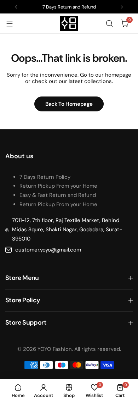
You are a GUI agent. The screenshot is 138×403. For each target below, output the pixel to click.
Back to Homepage (69, 103)
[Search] (109, 23)
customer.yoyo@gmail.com (48, 249)
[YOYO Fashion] (69, 23)
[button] (16, 7)
